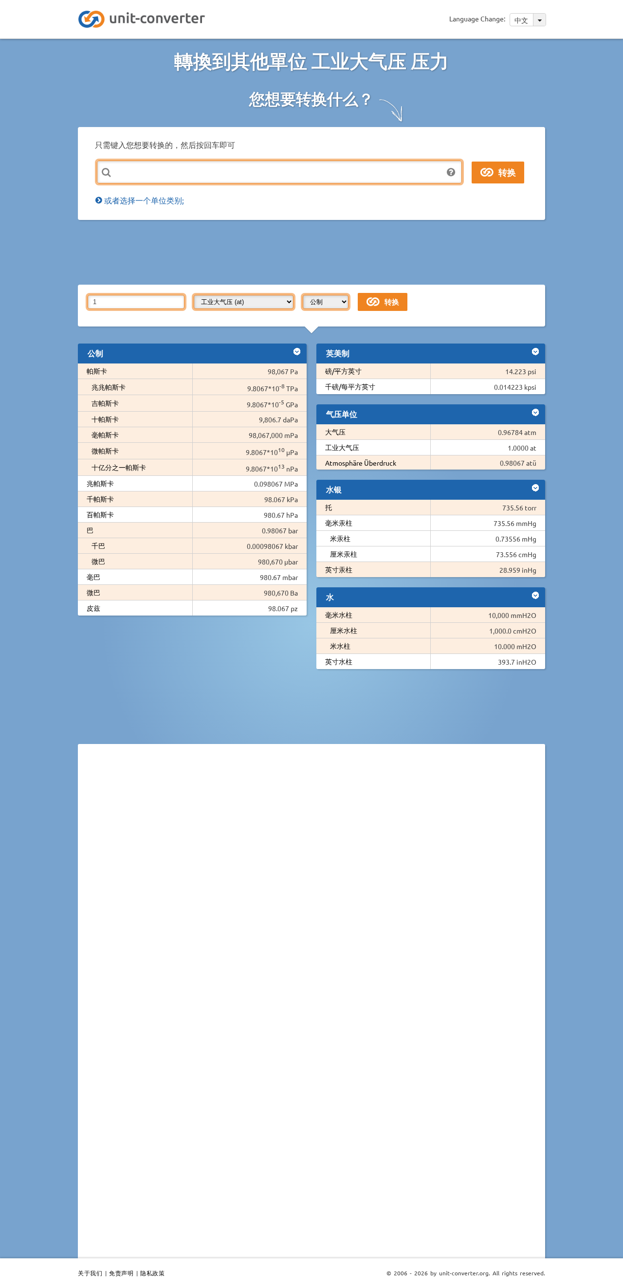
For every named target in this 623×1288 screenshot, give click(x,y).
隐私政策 (152, 1273)
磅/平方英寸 (343, 370)
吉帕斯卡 (105, 403)
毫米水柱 (338, 614)
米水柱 (340, 645)
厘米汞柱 (343, 553)
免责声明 (121, 1273)
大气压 (335, 431)
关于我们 (90, 1273)
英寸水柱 (338, 661)
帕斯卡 (97, 370)
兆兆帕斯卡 (109, 386)
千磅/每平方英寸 (350, 386)
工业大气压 (342, 447)
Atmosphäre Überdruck (360, 462)
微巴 (98, 561)
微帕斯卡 (105, 450)
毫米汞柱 (338, 522)
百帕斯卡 (100, 514)
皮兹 (93, 607)
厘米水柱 (343, 630)
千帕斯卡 (100, 498)
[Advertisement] (314, 251)
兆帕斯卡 (100, 483)
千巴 (98, 545)
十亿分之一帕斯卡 (119, 467)
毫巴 (93, 576)
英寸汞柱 (338, 569)
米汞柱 (340, 538)
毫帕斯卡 (105, 434)
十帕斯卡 (105, 419)
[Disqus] (311, 885)
